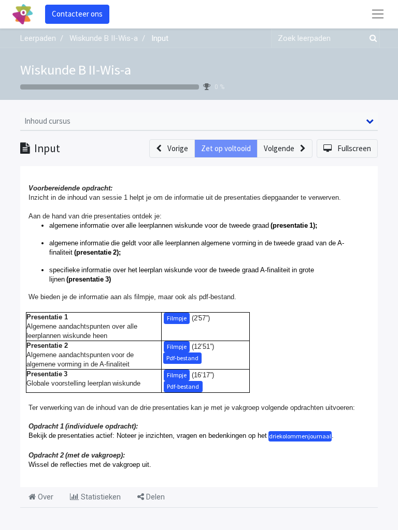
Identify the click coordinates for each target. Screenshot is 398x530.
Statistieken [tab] (100, 497)
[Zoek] (371, 38)
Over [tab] (44, 497)
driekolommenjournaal (300, 436)
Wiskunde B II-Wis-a (75, 69)
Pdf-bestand (182, 358)
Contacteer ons (77, 14)
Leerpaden (38, 38)
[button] (172, 148)
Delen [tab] (154, 497)
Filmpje (177, 318)
